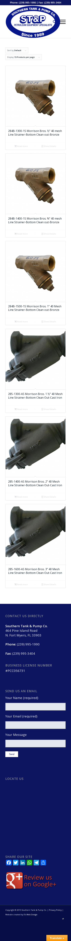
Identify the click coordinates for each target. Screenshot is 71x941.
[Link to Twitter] (63, 918)
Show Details (49, 146)
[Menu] (61, 21)
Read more (22, 146)
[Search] (52, 21)
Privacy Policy (55, 910)
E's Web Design (30, 914)
